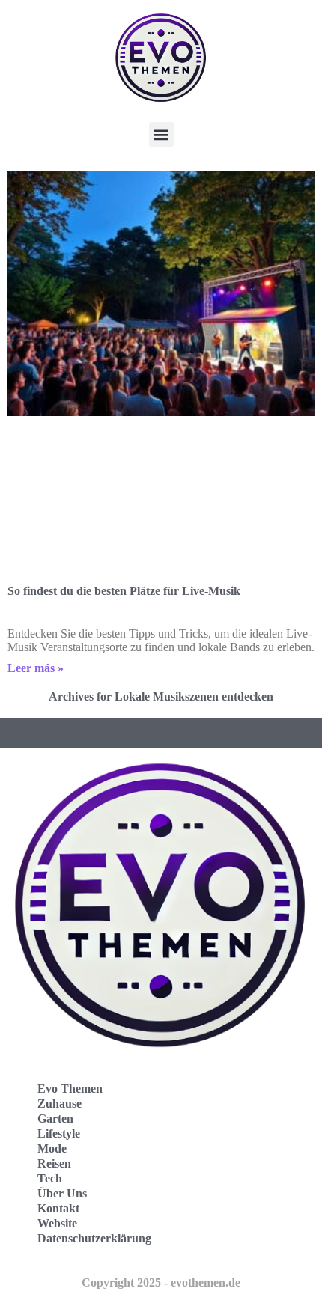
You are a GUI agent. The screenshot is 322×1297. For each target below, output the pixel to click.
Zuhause (59, 1103)
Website (57, 1223)
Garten (55, 1118)
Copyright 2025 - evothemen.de (161, 1282)
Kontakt (58, 1208)
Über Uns (62, 1193)
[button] (161, 134)
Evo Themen (70, 1088)
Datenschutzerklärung (94, 1238)
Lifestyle (58, 1133)
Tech (49, 1178)
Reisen (54, 1163)
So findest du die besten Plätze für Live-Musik (123, 591)
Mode (52, 1148)
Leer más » (35, 668)
